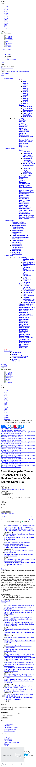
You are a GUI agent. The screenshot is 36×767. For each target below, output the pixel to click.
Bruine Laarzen (24, 327)
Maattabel (15, 354)
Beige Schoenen (24, 202)
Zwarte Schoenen (24, 200)
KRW (6, 23)
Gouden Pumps (28, 162)
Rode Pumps (27, 155)
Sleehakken (22, 120)
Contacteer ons (16, 352)
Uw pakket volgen (9, 731)
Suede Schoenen (24, 193)
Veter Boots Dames (25, 314)
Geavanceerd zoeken (7, 68)
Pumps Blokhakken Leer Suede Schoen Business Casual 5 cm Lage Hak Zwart (19, 563)
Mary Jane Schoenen (25, 187)
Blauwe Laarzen (24, 329)
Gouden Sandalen (17, 247)
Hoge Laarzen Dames (26, 309)
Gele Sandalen (16, 249)
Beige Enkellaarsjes (29, 264)
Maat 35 (25, 86)
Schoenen (7, 419)
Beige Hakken (27, 108)
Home (6, 415)
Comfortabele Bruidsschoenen (24, 134)
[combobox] (9, 66)
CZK (5, 11)
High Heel (22, 121)
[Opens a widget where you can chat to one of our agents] (13, 756)
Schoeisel (7, 417)
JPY (5, 15)
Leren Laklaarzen (28, 300)
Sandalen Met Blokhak (19, 223)
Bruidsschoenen (24, 131)
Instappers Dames (24, 213)
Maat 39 (25, 93)
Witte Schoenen (24, 198)
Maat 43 (25, 100)
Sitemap (6, 744)
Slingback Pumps (28, 165)
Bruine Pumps (27, 173)
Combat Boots (23, 331)
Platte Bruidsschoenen (26, 136)
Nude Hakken (27, 116)
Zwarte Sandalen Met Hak (20, 235)
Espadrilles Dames (17, 230)
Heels (21, 145)
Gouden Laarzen (24, 326)
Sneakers (22, 180)
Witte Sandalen (16, 239)
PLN (5, 20)
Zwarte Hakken (28, 110)
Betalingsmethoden (10, 729)
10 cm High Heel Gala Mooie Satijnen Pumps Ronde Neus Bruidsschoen (18, 698)
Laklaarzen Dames (24, 284)
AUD (6, 6)
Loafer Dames (23, 177)
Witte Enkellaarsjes (29, 262)
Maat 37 (25, 90)
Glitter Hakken (24, 130)
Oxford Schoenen (24, 183)
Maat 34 (25, 85)
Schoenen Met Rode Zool (27, 217)
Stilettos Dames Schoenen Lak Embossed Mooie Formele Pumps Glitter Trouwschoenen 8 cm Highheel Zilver (19, 612)
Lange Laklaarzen (28, 290)
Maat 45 (25, 103)
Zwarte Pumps (27, 153)
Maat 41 (25, 96)
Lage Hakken (23, 143)
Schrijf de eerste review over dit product (12, 489)
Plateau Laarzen (24, 342)
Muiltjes (14, 234)
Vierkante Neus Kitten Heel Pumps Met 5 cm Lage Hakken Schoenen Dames (18, 690)
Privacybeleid (16, 361)
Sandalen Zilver (17, 245)
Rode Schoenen (24, 203)
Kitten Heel (22, 128)
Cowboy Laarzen (24, 334)
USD (5, 28)
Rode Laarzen (23, 324)
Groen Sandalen (17, 244)
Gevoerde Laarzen (25, 341)
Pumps (21, 150)
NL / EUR (4, 366)
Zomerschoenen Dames (26, 190)
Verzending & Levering (11, 727)
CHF (5, 26)
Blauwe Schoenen (24, 208)
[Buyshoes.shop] (18, 71)
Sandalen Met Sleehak (19, 225)
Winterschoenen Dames (26, 192)
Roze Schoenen (24, 218)
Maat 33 (25, 83)
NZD (6, 16)
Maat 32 (25, 81)
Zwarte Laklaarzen (29, 289)
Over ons (7, 737)
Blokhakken (23, 126)
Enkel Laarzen (24, 312)
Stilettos (21, 118)
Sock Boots (22, 332)
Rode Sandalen (16, 242)
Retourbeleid (16, 359)
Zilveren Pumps (28, 157)
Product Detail (4, 516)
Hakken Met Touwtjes (26, 140)
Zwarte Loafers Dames (26, 215)
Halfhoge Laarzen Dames (27, 307)
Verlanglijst (7, 54)
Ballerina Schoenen (25, 185)
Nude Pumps (27, 172)
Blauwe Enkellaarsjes (27, 274)
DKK (6, 13)
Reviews (3, 602)
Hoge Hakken (23, 146)
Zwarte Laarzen (24, 319)
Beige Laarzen (23, 322)
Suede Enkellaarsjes (27, 281)
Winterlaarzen (23, 346)
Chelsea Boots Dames (26, 304)
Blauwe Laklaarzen (29, 302)
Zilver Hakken (27, 113)
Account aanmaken (10, 59)
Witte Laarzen (23, 321)
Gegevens (4, 569)
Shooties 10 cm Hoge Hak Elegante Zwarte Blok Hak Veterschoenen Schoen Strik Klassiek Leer (19, 529)
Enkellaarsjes (23, 257)
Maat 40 (25, 95)
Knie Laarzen (23, 311)
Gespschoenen (23, 212)
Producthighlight (5, 601)
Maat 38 (25, 91)
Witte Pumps (27, 152)
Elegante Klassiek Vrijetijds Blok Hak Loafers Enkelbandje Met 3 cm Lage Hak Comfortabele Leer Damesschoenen (19, 669)
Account (3, 364)
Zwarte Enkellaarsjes (27, 266)
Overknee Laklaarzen (26, 286)
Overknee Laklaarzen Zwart (28, 298)
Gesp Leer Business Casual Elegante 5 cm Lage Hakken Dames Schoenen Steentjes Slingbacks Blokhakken (19, 680)
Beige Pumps (27, 175)
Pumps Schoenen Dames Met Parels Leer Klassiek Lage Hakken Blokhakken (17, 546)
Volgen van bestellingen (19, 357)
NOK (6, 18)
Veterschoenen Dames (26, 210)
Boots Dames (23, 347)
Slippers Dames (17, 232)
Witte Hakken (27, 106)
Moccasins (22, 182)
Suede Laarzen (24, 339)
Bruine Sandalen (17, 252)
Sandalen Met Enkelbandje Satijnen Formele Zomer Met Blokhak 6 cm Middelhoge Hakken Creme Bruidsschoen (19, 624)
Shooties (21, 178)
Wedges (21, 123)
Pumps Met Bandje (29, 163)
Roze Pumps (27, 160)
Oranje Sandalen (17, 254)
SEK (5, 25)
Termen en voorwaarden (11, 742)
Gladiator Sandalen (18, 229)
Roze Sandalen (16, 250)
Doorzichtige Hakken (25, 141)
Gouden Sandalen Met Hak (20, 237)
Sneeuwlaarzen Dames (26, 337)
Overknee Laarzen (25, 306)
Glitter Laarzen (24, 344)
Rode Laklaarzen (28, 295)
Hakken (21, 105)
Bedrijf (6, 745)
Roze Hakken (27, 115)
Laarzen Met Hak (24, 317)
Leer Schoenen (24, 197)
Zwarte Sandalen (17, 240)
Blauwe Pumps (27, 158)
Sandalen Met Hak (18, 222)
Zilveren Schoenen (25, 207)
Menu (2, 75)
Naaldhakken (23, 125)
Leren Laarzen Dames (26, 316)
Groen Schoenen (24, 205)
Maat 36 (25, 88)
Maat (20, 80)
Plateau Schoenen (24, 195)
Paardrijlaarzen (24, 336)
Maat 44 (25, 101)
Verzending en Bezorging (20, 356)
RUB (6, 21)
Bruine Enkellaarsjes (27, 278)
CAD (6, 10)
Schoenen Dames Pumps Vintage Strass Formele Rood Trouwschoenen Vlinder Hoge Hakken (19, 658)
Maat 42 (25, 98)
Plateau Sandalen (17, 227)
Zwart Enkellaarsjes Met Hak (28, 270)
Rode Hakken (27, 111)
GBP (5, 8)
